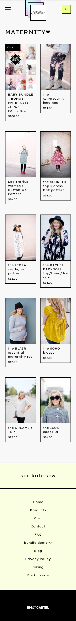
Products (38, 510)
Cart (38, 518)
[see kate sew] (38, 13)
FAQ (38, 534)
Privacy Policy (38, 559)
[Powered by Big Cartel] (38, 605)
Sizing (38, 567)
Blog (38, 551)
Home (38, 502)
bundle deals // (38, 543)
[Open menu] (8, 9)
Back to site (38, 575)
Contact (38, 526)
